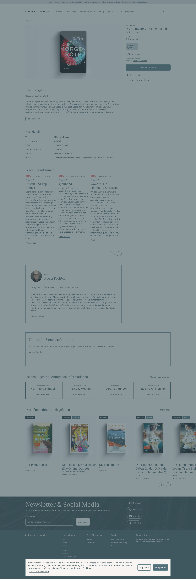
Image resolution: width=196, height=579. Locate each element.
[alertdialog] (98, 567)
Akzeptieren (160, 567)
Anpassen (144, 567)
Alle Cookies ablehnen (39, 571)
